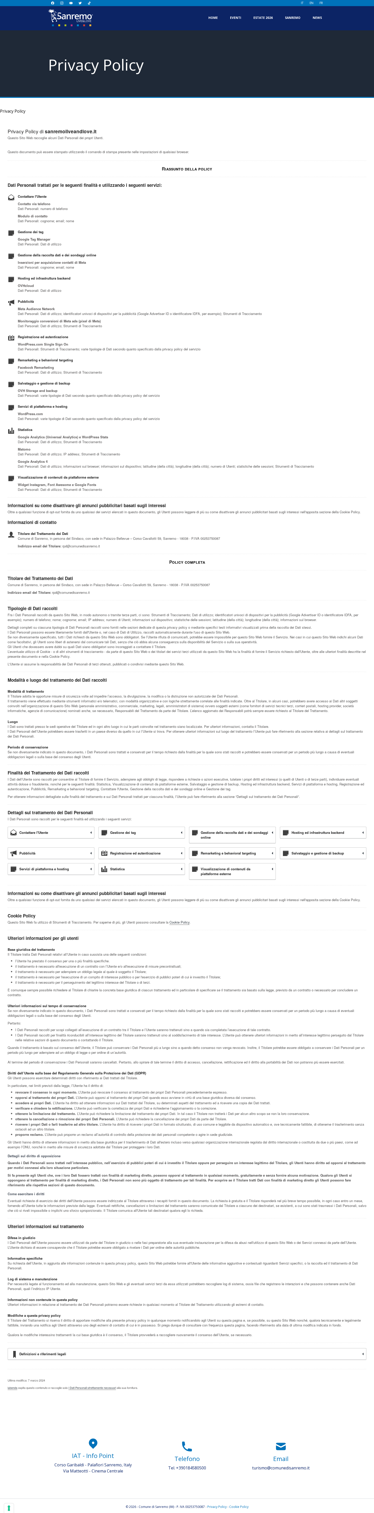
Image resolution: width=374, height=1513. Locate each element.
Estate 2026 (263, 18)
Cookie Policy (179, 922)
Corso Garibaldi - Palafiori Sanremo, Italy (93, 1465)
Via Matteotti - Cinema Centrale (93, 1471)
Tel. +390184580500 (187, 1468)
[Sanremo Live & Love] (70, 17)
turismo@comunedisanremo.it (281, 1468)
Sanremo (292, 18)
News (317, 18)
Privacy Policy (217, 1507)
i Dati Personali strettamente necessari (92, 1388)
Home (213, 18)
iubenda (12, 1388)
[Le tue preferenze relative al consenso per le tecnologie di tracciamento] (9, 1508)
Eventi (235, 18)
